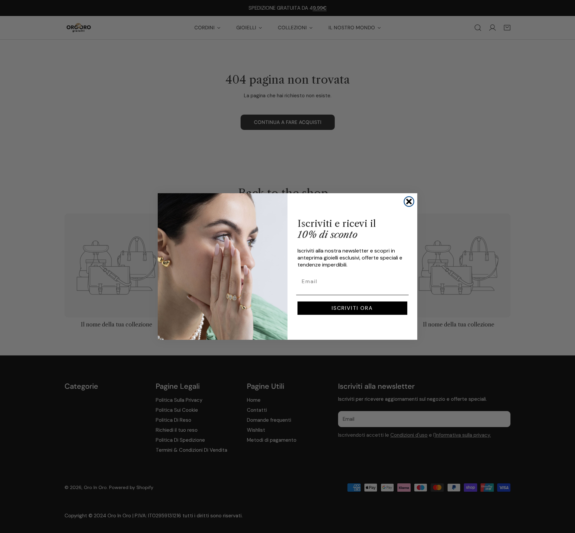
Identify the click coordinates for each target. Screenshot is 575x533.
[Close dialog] (409, 202)
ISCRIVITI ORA (352, 307)
